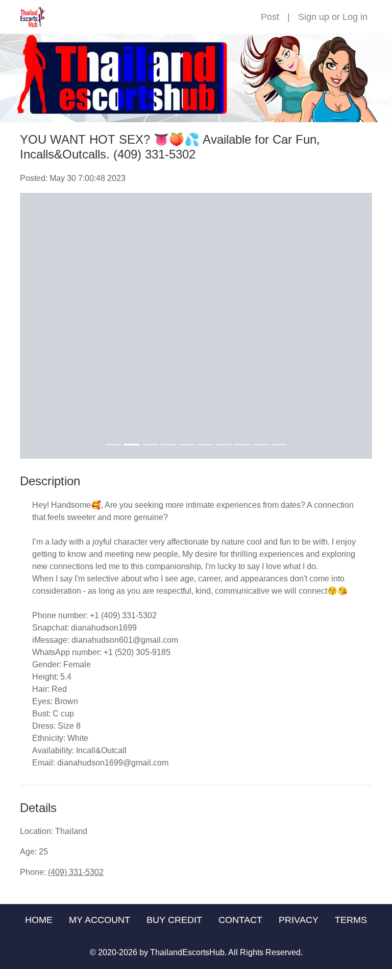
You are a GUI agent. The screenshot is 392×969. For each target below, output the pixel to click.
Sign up (313, 17)
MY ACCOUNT (99, 920)
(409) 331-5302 (76, 872)
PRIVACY (298, 920)
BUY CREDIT (174, 920)
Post (270, 17)
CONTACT (240, 920)
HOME (39, 920)
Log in (355, 17)
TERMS (351, 920)
